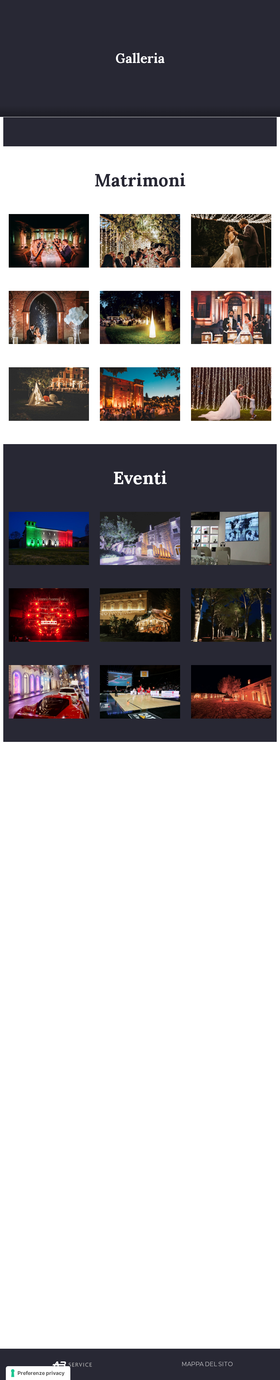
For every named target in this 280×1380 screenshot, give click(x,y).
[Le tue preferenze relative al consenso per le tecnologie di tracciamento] (38, 1373)
